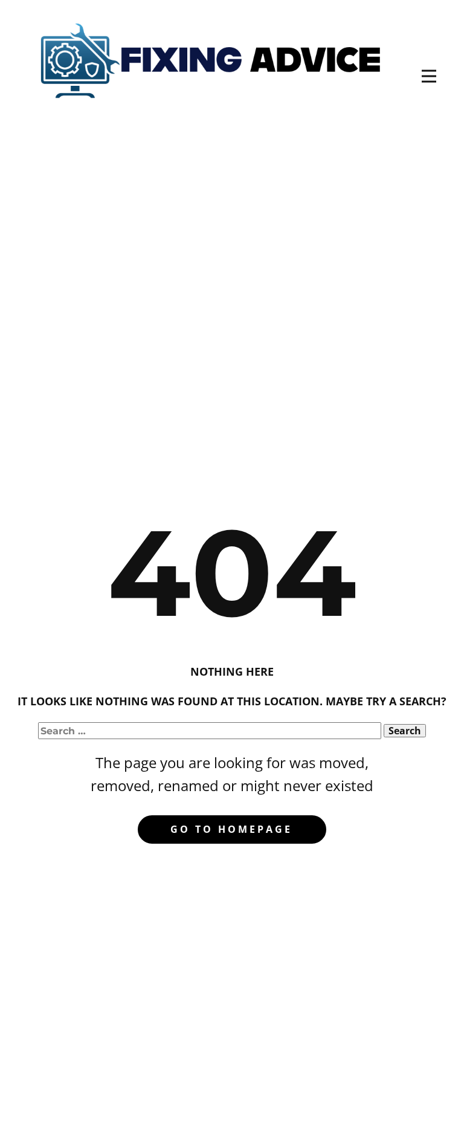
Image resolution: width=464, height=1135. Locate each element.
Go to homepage (231, 829)
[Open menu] (428, 76)
